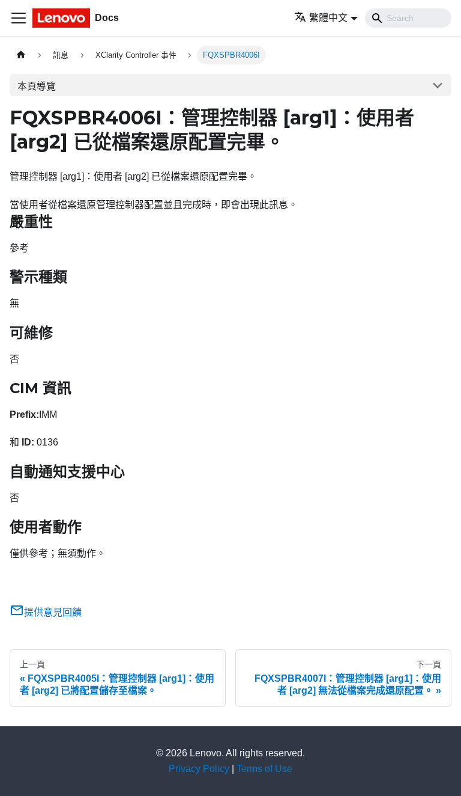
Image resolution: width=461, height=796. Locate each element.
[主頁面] (21, 55)
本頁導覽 (36, 86)
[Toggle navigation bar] (19, 18)
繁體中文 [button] (328, 18)
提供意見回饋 (53, 612)
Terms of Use (264, 769)
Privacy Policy (199, 769)
